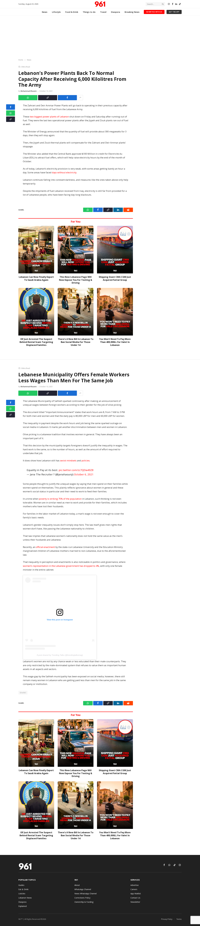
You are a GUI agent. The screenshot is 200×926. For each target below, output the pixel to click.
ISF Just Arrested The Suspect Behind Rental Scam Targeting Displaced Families (36, 342)
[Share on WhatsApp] (27, 97)
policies (85, 460)
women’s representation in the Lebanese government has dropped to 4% (61, 565)
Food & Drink (71, 12)
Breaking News (132, 12)
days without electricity (64, 172)
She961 (23, 692)
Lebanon (64, 116)
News (44, 12)
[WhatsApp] (10, 113)
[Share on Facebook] (67, 97)
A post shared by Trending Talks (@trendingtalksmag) (60, 655)
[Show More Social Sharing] (80, 97)
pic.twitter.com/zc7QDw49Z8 (76, 470)
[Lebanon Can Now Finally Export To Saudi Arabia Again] (36, 249)
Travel (103, 12)
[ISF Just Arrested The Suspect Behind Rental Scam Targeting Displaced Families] (36, 312)
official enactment (45, 547)
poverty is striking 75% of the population (60, 498)
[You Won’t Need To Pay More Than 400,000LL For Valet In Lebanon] (115, 312)
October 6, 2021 (83, 474)
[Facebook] (10, 107)
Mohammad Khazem (29, 91)
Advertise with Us (154, 12)
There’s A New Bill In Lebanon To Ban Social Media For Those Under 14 (75, 342)
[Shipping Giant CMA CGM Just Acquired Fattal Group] (115, 249)
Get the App (174, 12)
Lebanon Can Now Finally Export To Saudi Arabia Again (36, 278)
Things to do (89, 12)
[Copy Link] (47, 97)
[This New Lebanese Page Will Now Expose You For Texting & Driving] (75, 249)
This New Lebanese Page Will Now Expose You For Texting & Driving (75, 280)
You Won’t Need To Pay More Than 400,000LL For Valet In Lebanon (115, 342)
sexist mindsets (68, 460)
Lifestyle (56, 12)
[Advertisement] (100, 37)
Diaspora (115, 12)
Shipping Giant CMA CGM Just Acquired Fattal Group (115, 278)
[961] (100, 4)
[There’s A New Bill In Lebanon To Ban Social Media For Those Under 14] (75, 312)
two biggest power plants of (44, 116)
